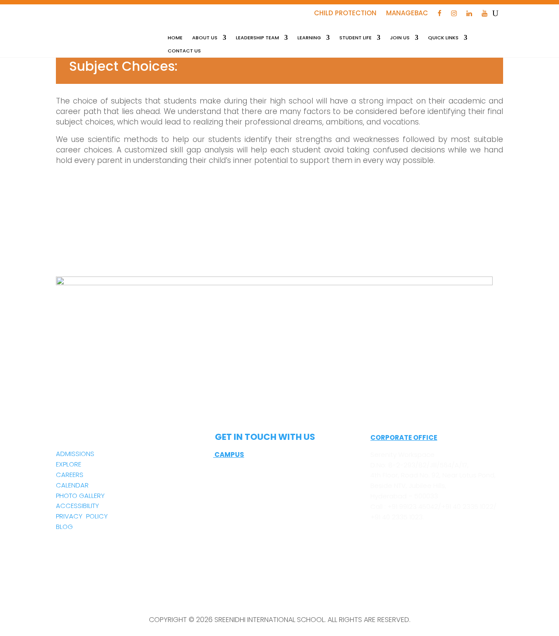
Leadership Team (257, 38)
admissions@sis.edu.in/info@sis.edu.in (274, 534)
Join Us (400, 38)
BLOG (64, 526)
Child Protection (345, 13)
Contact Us (184, 51)
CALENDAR (72, 485)
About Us (204, 38)
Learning (309, 38)
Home (175, 38)
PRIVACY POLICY (82, 516)
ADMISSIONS (75, 453)
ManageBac (407, 13)
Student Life (355, 38)
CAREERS (69, 474)
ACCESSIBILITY (77, 505)
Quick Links (443, 38)
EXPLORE (68, 464)
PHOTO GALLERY (80, 495)
